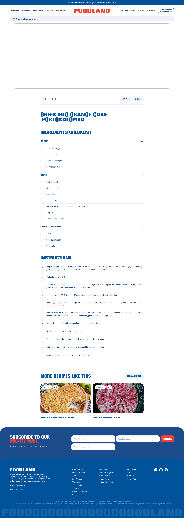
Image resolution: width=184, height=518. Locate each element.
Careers (74, 476)
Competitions (104, 479)
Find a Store (131, 469)
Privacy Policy (132, 479)
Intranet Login (77, 485)
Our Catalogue (104, 469)
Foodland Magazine (106, 473)
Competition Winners (106, 482)
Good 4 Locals (77, 479)
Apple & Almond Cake (106, 418)
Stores (141, 11)
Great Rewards (104, 476)
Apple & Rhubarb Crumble (57, 418)
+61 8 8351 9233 (133, 476)
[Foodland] (92, 11)
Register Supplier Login (80, 491)
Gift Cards (60, 11)
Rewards (124, 11)
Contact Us (131, 473)
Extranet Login (77, 488)
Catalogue (14, 11)
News (133, 11)
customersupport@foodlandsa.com (142, 504)
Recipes (50, 11)
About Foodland (77, 469)
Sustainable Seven (78, 473)
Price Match (76, 482)
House (74, 495)
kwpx (13, 489)
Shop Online (38, 11)
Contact (151, 11)
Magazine (26, 11)
